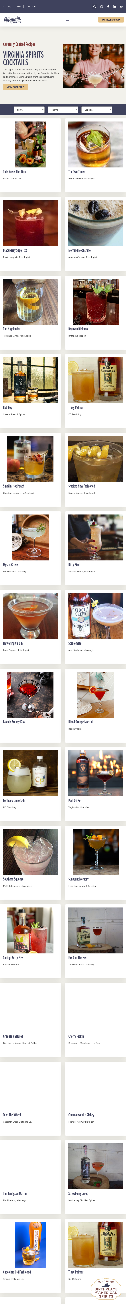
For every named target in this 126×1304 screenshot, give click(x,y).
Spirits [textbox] (20, 109)
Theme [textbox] (54, 109)
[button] (94, 6)
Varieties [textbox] (89, 109)
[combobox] (63, 109)
